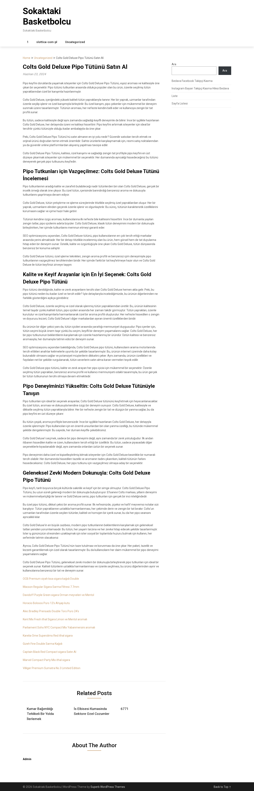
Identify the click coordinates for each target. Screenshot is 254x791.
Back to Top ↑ (222, 786)
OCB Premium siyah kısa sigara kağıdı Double (51, 578)
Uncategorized (75, 42)
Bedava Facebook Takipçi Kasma (192, 80)
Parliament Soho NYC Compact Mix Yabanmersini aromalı (59, 627)
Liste (175, 96)
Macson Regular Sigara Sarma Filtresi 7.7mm (51, 586)
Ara (174, 64)
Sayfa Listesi (180, 103)
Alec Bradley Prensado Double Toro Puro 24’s (51, 611)
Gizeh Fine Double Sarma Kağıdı (42, 643)
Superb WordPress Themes (107, 786)
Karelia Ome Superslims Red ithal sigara (48, 635)
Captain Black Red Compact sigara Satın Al (49, 651)
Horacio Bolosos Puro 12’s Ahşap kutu (46, 603)
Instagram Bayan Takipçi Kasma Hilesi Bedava (200, 88)
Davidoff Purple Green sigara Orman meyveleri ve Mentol (58, 595)
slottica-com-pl (46, 42)
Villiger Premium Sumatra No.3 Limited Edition (51, 668)
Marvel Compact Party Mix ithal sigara (46, 660)
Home (26, 57)
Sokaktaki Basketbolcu (47, 16)
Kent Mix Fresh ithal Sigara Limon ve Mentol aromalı (55, 619)
